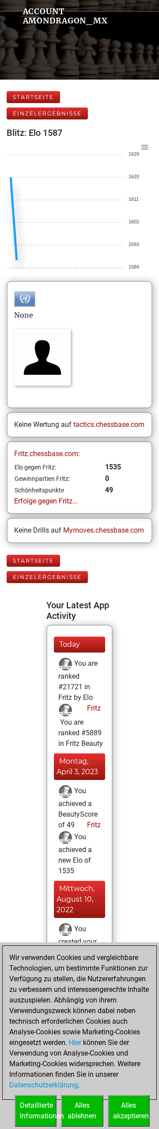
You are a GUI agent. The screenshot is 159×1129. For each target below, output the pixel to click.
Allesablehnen (82, 1110)
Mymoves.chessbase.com (103, 530)
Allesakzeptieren (131, 1110)
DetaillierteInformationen (38, 1110)
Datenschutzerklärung (43, 1085)
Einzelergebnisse (47, 113)
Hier (75, 1042)
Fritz (93, 708)
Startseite (33, 97)
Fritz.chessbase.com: (47, 453)
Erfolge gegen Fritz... (46, 501)
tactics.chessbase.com (108, 424)
